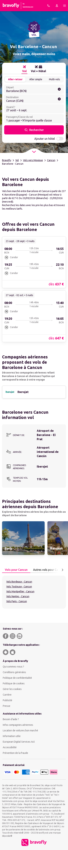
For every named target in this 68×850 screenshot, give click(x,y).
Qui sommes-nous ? (13, 666)
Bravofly (6, 160)
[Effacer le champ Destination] (59, 99)
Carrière (7, 694)
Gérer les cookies (12, 689)
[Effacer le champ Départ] (59, 89)
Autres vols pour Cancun (48, 569)
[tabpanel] (34, 592)
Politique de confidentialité (17, 677)
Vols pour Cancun (16, 569)
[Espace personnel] (57, 6)
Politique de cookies (14, 683)
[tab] (24, 69)
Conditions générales (14, 672)
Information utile (12, 736)
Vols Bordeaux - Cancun (19, 581)
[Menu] (64, 5)
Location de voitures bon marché (20, 730)
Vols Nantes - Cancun (17, 596)
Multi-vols (54, 79)
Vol (17, 160)
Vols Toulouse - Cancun (19, 586)
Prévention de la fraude (15, 753)
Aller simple (35, 79)
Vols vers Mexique (33, 160)
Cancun (51, 160)
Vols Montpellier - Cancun (20, 591)
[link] (34, 262)
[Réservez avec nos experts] (48, 5)
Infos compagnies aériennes (18, 724)
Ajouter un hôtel (44, 138)
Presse (6, 706)
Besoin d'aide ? (11, 719)
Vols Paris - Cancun (16, 601)
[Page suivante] (62, 570)
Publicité (7, 700)
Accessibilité (10, 747)
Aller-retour (15, 79)
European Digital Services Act (19, 741)
